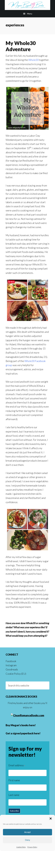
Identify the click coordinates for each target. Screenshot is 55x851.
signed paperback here (26, 733)
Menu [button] (29, 13)
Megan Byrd (27, 5)
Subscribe (14, 811)
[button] (50, 818)
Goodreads (12, 669)
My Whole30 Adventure (21, 46)
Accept (27, 832)
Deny (27, 840)
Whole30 (33, 59)
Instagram (11, 665)
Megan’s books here (23, 725)
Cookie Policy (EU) (16, 673)
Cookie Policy (21, 847)
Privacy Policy (32, 847)
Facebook (11, 661)
